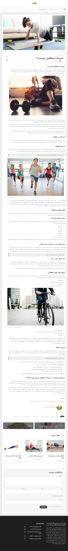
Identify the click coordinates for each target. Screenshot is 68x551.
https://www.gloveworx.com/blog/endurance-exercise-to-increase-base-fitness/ (47, 401)
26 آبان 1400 (57, 460)
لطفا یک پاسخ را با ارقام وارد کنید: (57, 496)
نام (61, 488)
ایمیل (42, 488)
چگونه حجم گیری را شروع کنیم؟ (35, 538)
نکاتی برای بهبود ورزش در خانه (35, 526)
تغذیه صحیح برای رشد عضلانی (35, 536)
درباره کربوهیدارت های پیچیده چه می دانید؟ (34, 532)
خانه (57, 9)
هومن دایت (57, 61)
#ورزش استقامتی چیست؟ (26, 416)
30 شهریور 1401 (35, 458)
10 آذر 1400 (14, 460)
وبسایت (23, 488)
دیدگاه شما (60, 476)
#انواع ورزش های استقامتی (54, 416)
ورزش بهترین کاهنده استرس (35, 529)
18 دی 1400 (53, 61)
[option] (55, 450)
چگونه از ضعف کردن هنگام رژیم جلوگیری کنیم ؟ (48, 426)
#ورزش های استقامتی (16, 416)
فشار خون (47, 221)
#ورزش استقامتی (35, 416)
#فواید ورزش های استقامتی (44, 416)
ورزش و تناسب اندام (52, 9)
